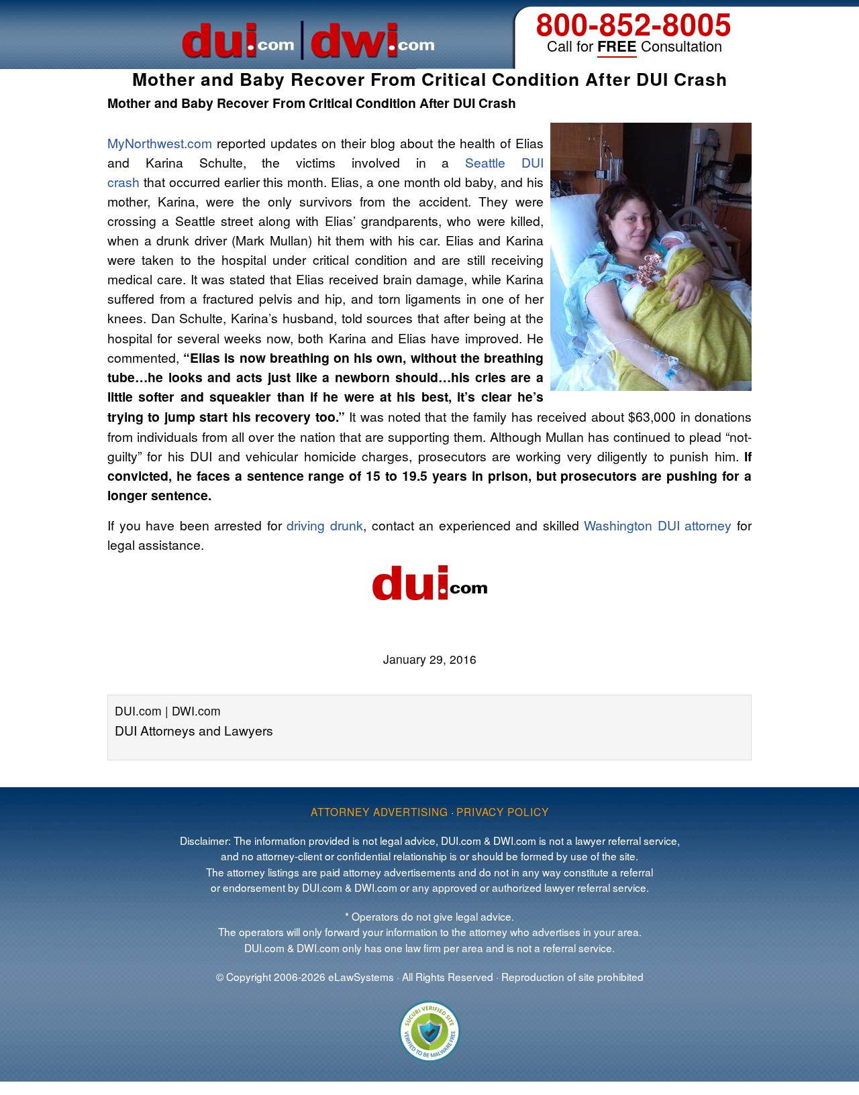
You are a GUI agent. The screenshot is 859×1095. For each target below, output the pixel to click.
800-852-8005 (634, 23)
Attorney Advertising (379, 811)
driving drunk (325, 525)
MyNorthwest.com (159, 142)
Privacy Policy (502, 811)
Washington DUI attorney (657, 525)
